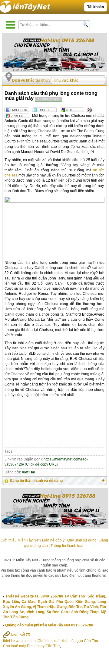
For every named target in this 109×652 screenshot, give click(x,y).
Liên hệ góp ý (53, 540)
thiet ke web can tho (19, 641)
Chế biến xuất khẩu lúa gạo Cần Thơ (68, 641)
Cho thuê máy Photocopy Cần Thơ (31, 646)
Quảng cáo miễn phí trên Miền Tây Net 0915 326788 (49, 625)
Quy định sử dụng (82, 540)
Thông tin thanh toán (67, 546)
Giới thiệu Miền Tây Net (20, 540)
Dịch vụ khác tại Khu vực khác (38, 80)
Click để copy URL (41, 464)
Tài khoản (95, 7)
